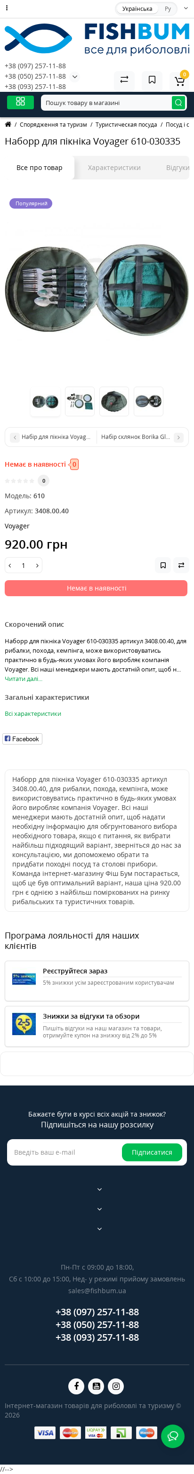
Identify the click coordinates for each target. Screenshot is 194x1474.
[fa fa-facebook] (76, 1386)
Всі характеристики (33, 713)
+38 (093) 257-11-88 (35, 86)
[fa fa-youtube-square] (96, 1386)
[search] (178, 102)
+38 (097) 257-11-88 (35, 65)
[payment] (45, 1433)
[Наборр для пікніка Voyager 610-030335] (97, 286)
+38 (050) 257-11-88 (35, 76)
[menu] (20, 102)
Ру (168, 9)
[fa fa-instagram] (116, 1386)
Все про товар (39, 167)
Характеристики (114, 167)
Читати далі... (23, 678)
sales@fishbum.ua (97, 1290)
